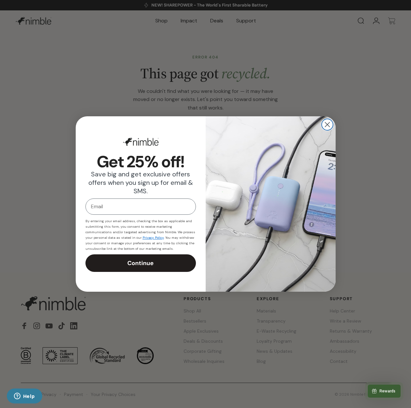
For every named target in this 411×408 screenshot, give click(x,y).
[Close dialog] (327, 124)
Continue (140, 263)
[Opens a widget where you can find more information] (24, 397)
